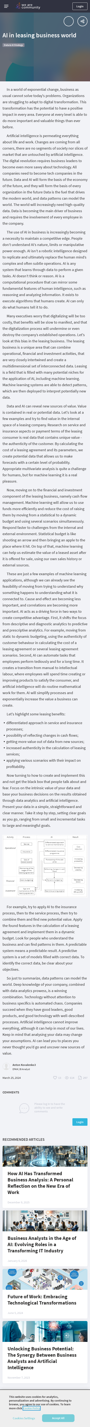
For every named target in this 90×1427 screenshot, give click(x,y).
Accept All (58, 1418)
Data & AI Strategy (13, 45)
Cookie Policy (31, 1408)
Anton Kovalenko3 (24, 1065)
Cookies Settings (24, 1418)
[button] (6, 6)
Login (80, 6)
